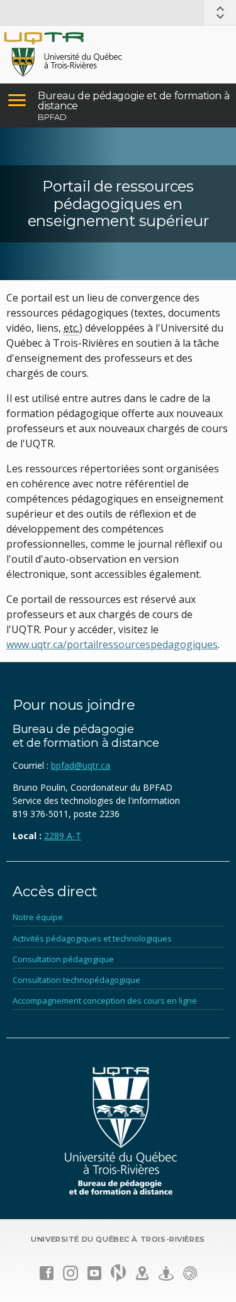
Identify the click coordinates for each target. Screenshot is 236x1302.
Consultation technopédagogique (76, 979)
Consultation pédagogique (63, 959)
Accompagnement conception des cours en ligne (105, 1000)
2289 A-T (62, 836)
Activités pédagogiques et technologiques (92, 938)
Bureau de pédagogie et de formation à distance (133, 101)
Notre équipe (38, 917)
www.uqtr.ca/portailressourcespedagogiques (112, 644)
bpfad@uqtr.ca (80, 765)
